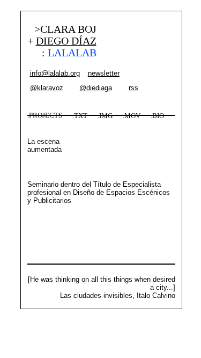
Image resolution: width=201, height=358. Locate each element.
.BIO (157, 116)
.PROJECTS (44, 115)
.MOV (131, 116)
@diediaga (95, 88)
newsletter (104, 73)
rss (133, 88)
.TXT (79, 116)
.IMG (105, 116)
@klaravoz (46, 88)
